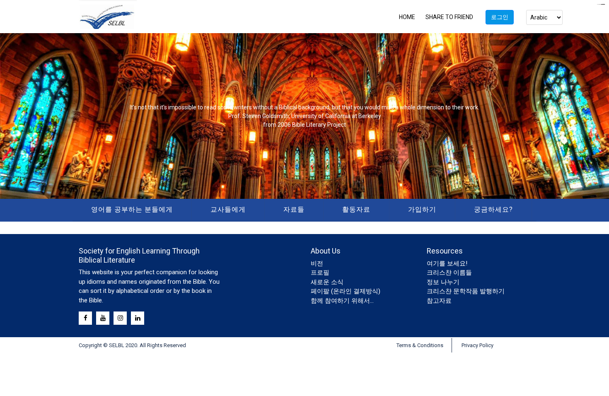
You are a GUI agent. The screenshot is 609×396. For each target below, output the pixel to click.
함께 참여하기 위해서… (342, 300)
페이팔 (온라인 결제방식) (345, 291)
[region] (304, 116)
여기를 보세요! (447, 263)
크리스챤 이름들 (449, 272)
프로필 (320, 272)
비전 (317, 263)
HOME (407, 17)
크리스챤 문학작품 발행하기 (466, 291)
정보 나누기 (443, 282)
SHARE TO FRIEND (449, 17)
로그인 (499, 17)
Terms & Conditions (419, 345)
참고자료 (439, 300)
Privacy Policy (477, 345)
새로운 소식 (327, 282)
